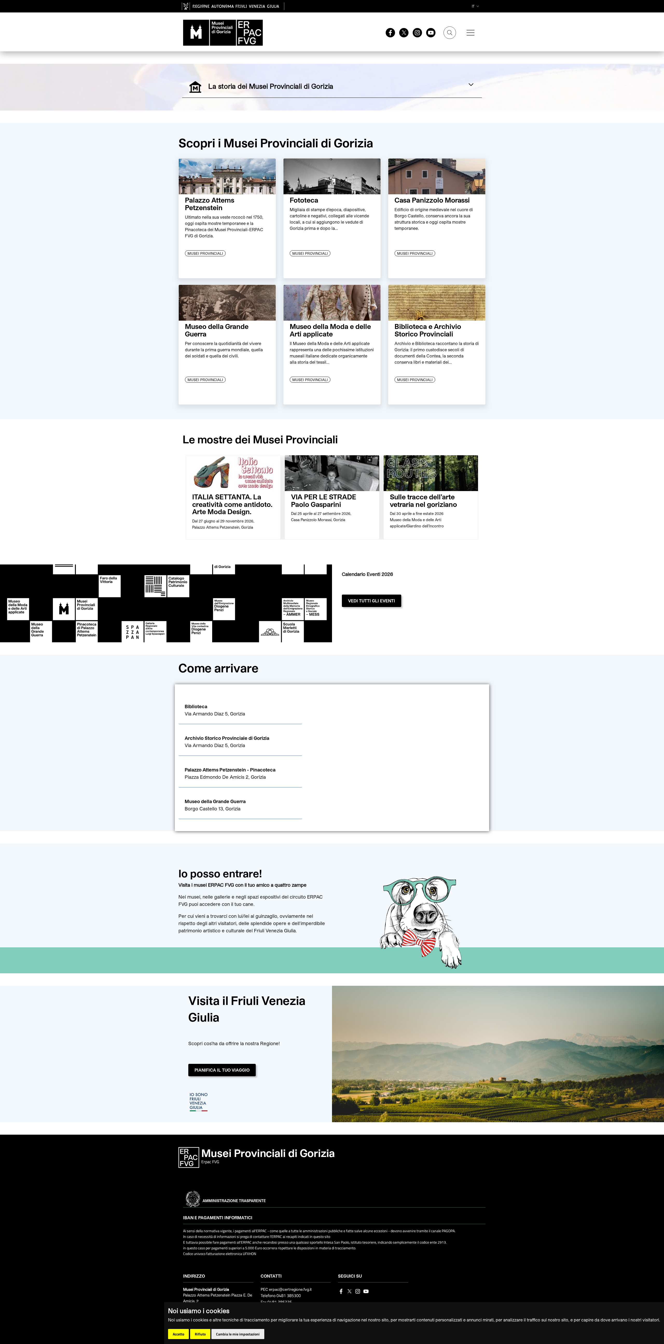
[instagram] (415, 32)
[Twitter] (402, 32)
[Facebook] (388, 32)
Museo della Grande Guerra (216, 330)
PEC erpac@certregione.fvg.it (286, 1289)
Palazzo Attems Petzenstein (209, 203)
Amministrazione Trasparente (234, 1200)
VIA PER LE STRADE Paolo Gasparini (323, 500)
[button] (240, 710)
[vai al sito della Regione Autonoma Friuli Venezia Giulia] (233, 6)
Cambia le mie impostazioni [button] (238, 1334)
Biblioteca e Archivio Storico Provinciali (428, 330)
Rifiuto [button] (200, 1334)
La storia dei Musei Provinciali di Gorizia (282, 85)
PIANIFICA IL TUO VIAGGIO (222, 1069)
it (473, 6)
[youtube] (428, 32)
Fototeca (304, 200)
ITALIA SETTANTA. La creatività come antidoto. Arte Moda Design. (232, 504)
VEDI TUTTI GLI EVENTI (371, 600)
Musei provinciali (205, 253)
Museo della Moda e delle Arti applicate (330, 330)
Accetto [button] (178, 1334)
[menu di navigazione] (470, 33)
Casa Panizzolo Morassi (432, 200)
